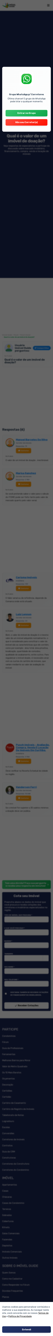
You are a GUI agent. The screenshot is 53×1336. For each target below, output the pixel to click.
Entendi (26, 1329)
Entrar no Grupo (26, 113)
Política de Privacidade (20, 1316)
